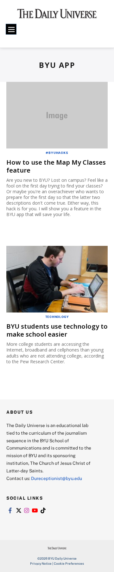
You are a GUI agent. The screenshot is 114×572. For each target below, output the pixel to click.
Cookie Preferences (69, 563)
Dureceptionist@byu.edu (56, 478)
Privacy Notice (41, 563)
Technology (57, 317)
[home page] (57, 16)
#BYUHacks (57, 153)
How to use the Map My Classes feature (56, 166)
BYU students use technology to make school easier (57, 330)
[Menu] (11, 29)
